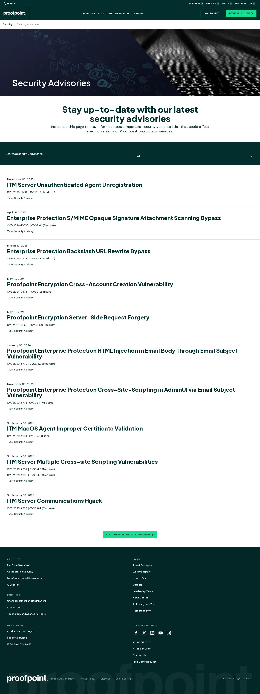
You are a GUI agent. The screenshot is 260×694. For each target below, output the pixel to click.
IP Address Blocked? (19, 644)
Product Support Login (20, 631)
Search (11, 3)
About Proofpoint (143, 565)
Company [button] (138, 13)
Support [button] (211, 3)
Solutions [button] (105, 13)
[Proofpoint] (16, 13)
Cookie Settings (123, 678)
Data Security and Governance (24, 578)
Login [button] (225, 3)
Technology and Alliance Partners (26, 613)
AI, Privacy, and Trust (144, 604)
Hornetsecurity (142, 610)
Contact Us (139, 655)
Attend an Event (142, 648)
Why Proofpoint (142, 571)
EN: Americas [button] (243, 3)
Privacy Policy (87, 678)
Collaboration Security (20, 571)
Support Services (17, 637)
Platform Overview (18, 565)
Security (8, 24)
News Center (140, 597)
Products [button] (88, 13)
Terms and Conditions (63, 678)
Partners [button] (195, 3)
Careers (137, 584)
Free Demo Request (144, 661)
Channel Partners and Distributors (26, 600)
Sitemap (105, 678)
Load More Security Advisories (128, 534)
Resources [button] (122, 13)
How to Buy (139, 578)
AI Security (13, 584)
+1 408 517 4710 (141, 642)
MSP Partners (15, 607)
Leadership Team (143, 591)
